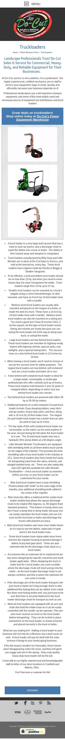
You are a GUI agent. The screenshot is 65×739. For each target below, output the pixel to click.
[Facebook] (24, 702)
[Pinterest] (40, 702)
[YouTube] (32, 702)
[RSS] (48, 702)
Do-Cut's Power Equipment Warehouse (37, 118)
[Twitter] (16, 702)
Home (15, 52)
